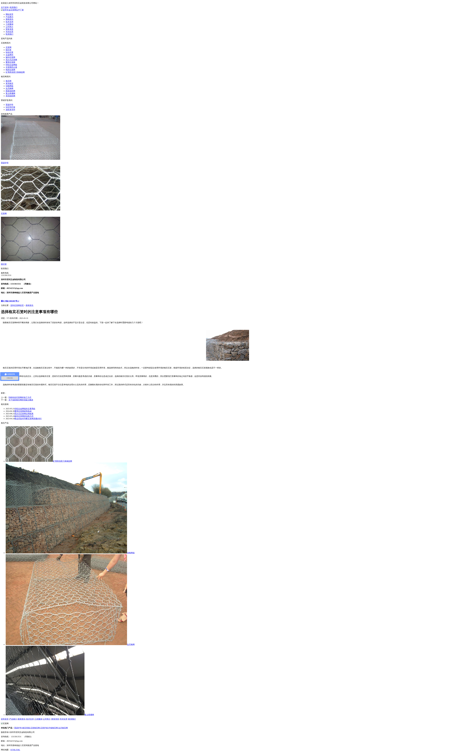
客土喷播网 (10, 93)
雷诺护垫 (9, 105)
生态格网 (9, 88)
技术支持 (9, 22)
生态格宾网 (63, 728)
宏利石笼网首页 (17, 305)
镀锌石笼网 (10, 57)
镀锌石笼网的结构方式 (23, 416)
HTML (13, 750)
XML (18, 750)
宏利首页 (5, 719)
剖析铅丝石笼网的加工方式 (20, 397)
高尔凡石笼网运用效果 (23, 414)
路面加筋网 (10, 91)
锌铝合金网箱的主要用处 (24, 409)
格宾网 (8, 81)
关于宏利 (5, 7)
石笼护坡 (44, 728)
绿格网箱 (9, 86)
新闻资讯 (9, 19)
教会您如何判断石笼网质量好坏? (28, 419)
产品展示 (9, 17)
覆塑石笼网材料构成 (23, 411)
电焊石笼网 (10, 70)
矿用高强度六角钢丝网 (15, 72)
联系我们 (13, 7)
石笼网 (8, 47)
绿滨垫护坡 (10, 107)
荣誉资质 (9, 29)
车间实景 (9, 32)
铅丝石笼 (9, 52)
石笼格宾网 (35, 728)
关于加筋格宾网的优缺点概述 (21, 400)
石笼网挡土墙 (11, 67)
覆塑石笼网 (10, 62)
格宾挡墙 (26, 728)
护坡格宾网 (53, 728)
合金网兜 (9, 55)
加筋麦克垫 (10, 110)
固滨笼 (8, 50)
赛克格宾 (9, 83)
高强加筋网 (10, 96)
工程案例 (9, 24)
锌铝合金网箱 (11, 65)
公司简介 (9, 27)
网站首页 (9, 14)
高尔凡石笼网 (11, 60)
